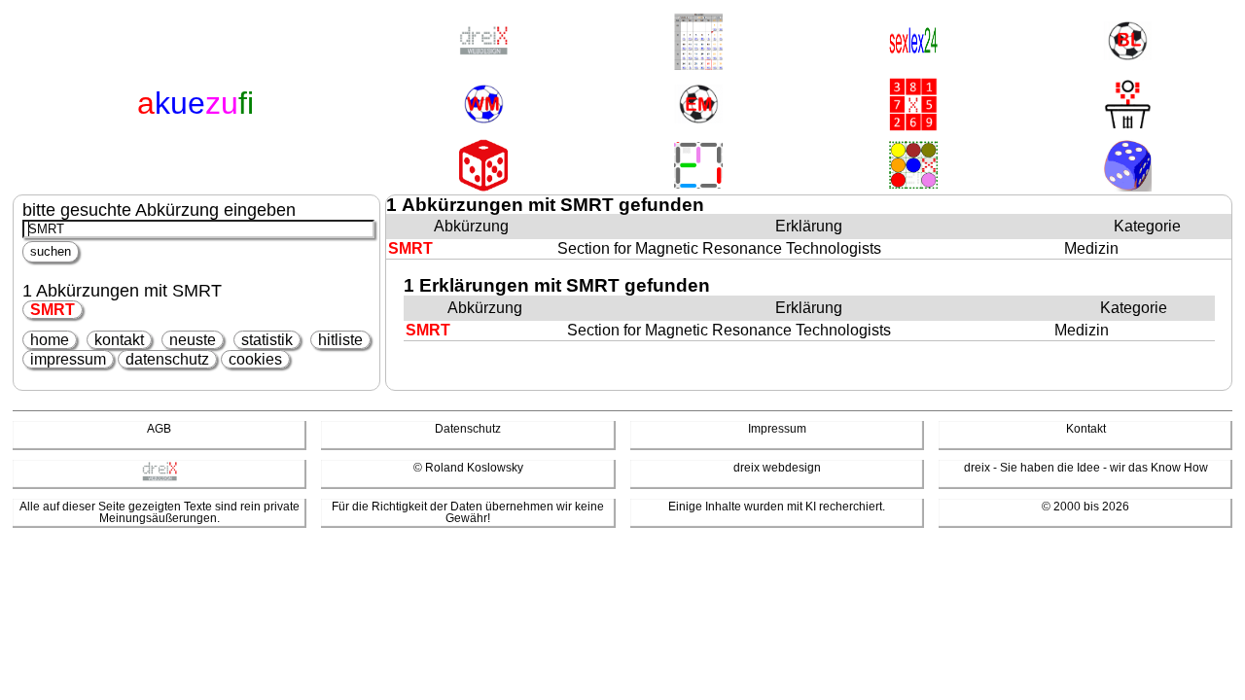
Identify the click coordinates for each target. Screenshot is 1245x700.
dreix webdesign (777, 467)
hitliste (340, 340)
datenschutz (167, 359)
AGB (159, 429)
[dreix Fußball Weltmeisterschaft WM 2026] (483, 105)
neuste (192, 340)
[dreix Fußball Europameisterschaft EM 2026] (698, 105)
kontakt (119, 340)
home (49, 340)
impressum (68, 359)
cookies (255, 359)
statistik (267, 340)
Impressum (777, 429)
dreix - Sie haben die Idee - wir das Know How (1086, 467)
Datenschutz (468, 429)
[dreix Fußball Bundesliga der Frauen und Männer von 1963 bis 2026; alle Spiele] (1127, 42)
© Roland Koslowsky (468, 467)
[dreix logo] (159, 477)
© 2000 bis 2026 (1085, 506)
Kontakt (1086, 429)
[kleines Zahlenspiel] (913, 106)
